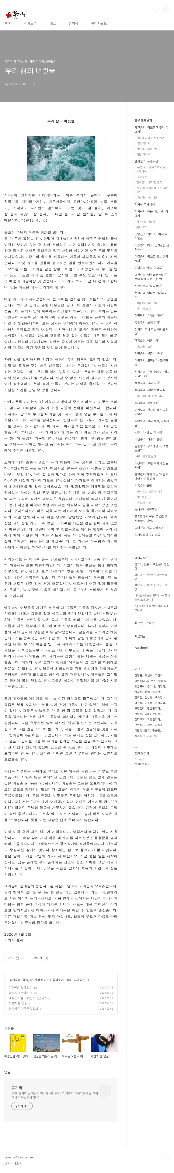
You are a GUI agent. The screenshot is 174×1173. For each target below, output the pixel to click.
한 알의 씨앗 (143, 503)
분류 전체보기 (143, 120)
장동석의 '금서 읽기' (147, 383)
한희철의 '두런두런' (147, 161)
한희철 (138, 697)
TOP (165, 1158)
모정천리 (140, 708)
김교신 (138, 692)
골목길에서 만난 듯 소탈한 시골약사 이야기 (151, 518)
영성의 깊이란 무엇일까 (23, 1008)
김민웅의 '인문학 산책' (149, 353)
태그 (53, 23)
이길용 (148, 703)
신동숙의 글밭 (143, 485)
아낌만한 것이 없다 (20, 987)
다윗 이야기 (143, 143)
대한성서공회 (142, 730)
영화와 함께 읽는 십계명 (150, 138)
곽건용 (138, 703)
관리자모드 (99, 23)
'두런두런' (142, 177)
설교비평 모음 (144, 347)
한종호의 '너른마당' (147, 340)
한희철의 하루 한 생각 (149, 182)
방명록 (73, 23)
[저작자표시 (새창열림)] (47, 958)
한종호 (138, 714)
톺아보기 (58, 980)
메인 (8, 23)
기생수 (148, 725)
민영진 (138, 725)
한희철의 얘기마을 (147, 198)
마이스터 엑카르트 (145, 681)
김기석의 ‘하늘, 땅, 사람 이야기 (29, 980)
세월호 (148, 675)
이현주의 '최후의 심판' (149, 439)
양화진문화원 (152, 714)
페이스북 (138, 779)
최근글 (139, 623)
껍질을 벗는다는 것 (20, 993)
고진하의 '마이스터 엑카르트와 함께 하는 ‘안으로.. (151, 276)
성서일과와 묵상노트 (147, 534)
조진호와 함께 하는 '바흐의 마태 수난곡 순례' (151, 476)
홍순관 (156, 730)
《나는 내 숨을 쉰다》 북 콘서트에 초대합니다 (152, 597)
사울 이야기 (143, 154)
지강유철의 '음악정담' (148, 286)
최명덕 (161, 686)
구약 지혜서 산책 (146, 456)
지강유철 (152, 736)
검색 (156, 8)
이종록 (162, 681)
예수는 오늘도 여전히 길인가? (27, 998)
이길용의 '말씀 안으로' (149, 268)
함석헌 (156, 692)
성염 (147, 692)
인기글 (151, 623)
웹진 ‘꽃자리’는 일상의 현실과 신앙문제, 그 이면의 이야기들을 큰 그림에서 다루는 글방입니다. (54, 1095)
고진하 (159, 675)
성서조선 (140, 736)
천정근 (138, 675)
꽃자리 (16, 1087)
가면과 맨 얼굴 (18, 1003)
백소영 (159, 697)
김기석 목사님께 (145, 204)
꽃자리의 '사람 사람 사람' (150, 390)
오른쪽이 (140, 686)
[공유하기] (17, 958)
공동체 (159, 725)
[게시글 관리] (22, 958)
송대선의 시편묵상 (146, 509)
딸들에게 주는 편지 (147, 303)
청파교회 (140, 719)
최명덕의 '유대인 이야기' (150, 315)
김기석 (151, 686)
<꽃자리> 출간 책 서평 (149, 432)
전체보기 (30, 23)
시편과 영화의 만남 (147, 149)
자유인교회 (153, 719)
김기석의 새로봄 (145, 222)
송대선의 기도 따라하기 (149, 528)
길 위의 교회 (143, 309)
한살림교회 (153, 708)
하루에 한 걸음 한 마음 (149, 492)
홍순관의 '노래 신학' (147, 322)
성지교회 (160, 703)
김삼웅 (148, 697)
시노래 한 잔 (143, 497)
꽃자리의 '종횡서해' (147, 403)
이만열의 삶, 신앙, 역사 (150, 396)
